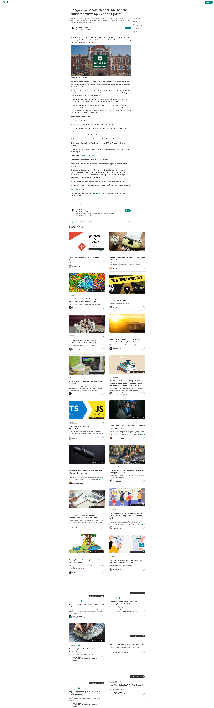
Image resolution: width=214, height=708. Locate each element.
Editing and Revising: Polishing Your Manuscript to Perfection (127, 259)
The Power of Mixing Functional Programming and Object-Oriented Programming (126, 561)
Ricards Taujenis (117, 569)
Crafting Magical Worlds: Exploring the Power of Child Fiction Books (86, 561)
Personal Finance (74, 601)
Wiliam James (117, 528)
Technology (114, 556)
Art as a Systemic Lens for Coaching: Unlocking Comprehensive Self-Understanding (86, 300)
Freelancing (114, 598)
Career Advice (114, 377)
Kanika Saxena (117, 481)
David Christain (76, 527)
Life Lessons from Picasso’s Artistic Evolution (126, 644)
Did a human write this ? (118, 300)
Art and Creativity (74, 556)
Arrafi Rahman (117, 348)
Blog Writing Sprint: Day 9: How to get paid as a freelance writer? (86, 650)
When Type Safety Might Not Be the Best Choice (82, 427)
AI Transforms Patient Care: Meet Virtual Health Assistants (86, 383)
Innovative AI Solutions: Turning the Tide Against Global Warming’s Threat (124, 341)
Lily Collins (75, 572)
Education (74, 199)
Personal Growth (115, 422)
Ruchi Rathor (116, 307)
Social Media (73, 467)
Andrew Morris (117, 268)
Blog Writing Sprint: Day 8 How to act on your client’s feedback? (85, 693)
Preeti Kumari (76, 308)
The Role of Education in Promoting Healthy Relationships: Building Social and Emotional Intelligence (125, 515)
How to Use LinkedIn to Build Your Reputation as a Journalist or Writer (127, 427)
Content (83, 199)
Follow (128, 28)
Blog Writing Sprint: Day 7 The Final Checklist (126, 685)
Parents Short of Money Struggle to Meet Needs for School (86, 606)
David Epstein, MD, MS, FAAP (120, 653)
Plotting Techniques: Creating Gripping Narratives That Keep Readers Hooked (83, 516)
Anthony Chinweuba (118, 438)
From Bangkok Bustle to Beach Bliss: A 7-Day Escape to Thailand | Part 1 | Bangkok (85, 341)
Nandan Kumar (76, 349)
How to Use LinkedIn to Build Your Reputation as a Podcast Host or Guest (86, 472)
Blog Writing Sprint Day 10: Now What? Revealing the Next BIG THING (123, 603)
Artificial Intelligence (116, 297)
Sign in (200, 2)
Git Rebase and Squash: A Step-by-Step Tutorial (84, 259)
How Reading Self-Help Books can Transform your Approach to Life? (126, 471)
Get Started (209, 2)
